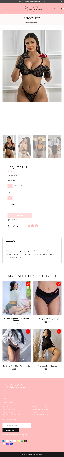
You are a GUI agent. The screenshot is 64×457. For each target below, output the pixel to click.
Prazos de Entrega (8, 409)
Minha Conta (6, 407)
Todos (27, 22)
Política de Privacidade (40, 407)
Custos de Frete (7, 412)
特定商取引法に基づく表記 (41, 414)
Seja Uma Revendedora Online (12, 414)
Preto (10, 198)
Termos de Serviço (39, 412)
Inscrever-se (10, 430)
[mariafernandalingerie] (32, 8)
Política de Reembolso (40, 409)
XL (27, 185)
